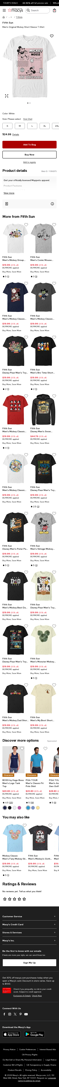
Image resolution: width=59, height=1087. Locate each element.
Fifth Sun (7, 22)
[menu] (4, 10)
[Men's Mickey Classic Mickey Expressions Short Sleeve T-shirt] (15, 410)
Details (15, 134)
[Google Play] (34, 1034)
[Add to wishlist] (52, 36)
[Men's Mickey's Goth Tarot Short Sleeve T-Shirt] (40, 838)
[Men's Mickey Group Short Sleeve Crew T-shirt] (15, 238)
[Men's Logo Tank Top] (13, 759)
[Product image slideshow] (29, 70)
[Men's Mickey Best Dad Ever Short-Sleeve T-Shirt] (15, 586)
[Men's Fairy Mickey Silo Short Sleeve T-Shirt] (14, 838)
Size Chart (27, 119)
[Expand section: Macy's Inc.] (29, 941)
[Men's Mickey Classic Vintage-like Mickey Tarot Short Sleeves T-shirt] (15, 297)
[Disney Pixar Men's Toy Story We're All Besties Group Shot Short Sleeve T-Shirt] (15, 351)
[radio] (4, 807)
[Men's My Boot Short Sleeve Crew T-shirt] (43, 699)
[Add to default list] (26, 225)
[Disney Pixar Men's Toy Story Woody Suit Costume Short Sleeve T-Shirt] (43, 586)
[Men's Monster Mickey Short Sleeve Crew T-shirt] (43, 640)
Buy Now (29, 154)
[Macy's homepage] (3, 17)
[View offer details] (29, 203)
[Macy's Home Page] (15, 10)
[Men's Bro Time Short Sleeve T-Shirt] (43, 351)
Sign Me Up (29, 962)
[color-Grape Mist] (33, 808)
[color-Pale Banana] (38, 808)
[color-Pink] (19, 808)
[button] (10, 17)
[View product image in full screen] (6, 96)
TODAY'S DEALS (10, 3)
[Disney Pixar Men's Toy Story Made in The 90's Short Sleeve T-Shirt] (43, 468)
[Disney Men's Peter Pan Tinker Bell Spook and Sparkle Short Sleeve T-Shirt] (15, 527)
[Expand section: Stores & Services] (29, 932)
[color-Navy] (5, 808)
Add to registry (29, 162)
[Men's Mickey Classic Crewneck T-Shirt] (43, 297)
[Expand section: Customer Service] (29, 916)
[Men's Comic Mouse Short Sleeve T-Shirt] (43, 238)
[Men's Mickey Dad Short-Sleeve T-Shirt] (15, 699)
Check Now (37, 996)
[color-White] (14, 808)
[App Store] (11, 1034)
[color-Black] (9, 808)
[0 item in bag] (54, 10)
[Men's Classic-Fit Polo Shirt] (37, 759)
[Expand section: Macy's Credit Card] (29, 924)
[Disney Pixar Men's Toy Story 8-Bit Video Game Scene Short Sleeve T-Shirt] (15, 640)
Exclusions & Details (22, 996)
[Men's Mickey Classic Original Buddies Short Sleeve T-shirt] (15, 468)
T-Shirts (19, 17)
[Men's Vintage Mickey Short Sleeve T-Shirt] (43, 527)
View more (9, 193)
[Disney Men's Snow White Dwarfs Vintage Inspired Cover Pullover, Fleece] (43, 410)
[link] (15, 267)
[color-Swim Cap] (28, 808)
